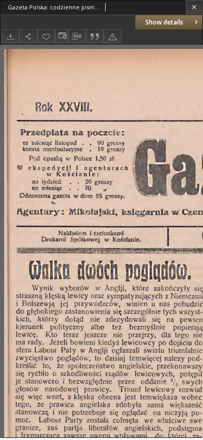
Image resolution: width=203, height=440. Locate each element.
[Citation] (95, 36)
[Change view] (61, 36)
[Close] (194, 7)
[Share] (28, 36)
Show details (164, 22)
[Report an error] (112, 36)
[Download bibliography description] (77, 36)
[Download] (10, 36)
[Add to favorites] (46, 36)
